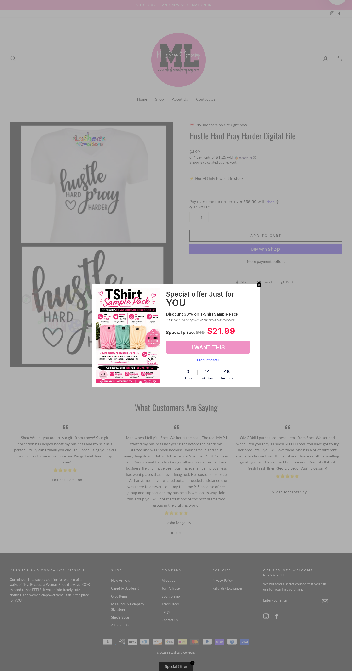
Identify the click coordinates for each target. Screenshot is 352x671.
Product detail (208, 360)
